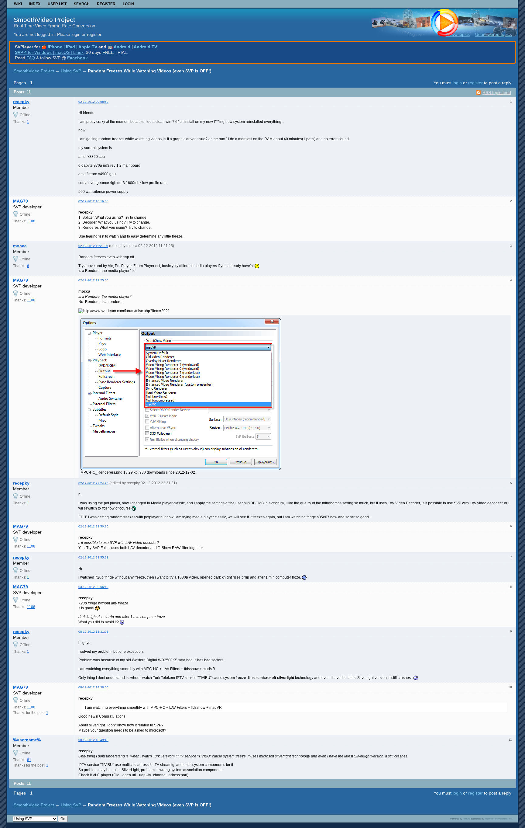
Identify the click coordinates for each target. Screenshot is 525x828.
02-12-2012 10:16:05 (93, 201)
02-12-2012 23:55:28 (93, 557)
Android (122, 46)
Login (128, 4)
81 (29, 760)
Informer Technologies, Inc (498, 818)
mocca (20, 245)
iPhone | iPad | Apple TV (72, 46)
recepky (21, 101)
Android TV (145, 46)
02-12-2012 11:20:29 (93, 246)
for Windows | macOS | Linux (49, 52)
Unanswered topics (493, 34)
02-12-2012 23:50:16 (93, 526)
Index (34, 4)
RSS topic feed (496, 92)
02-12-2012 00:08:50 (93, 101)
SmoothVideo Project (44, 19)
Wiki (18, 4)
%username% (27, 739)
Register (106, 4)
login (457, 82)
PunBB (466, 818)
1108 (31, 221)
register (475, 82)
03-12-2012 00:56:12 (93, 587)
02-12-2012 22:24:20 (93, 483)
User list (57, 4)
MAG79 (20, 201)
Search (82, 4)
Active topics (458, 34)
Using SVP (71, 70)
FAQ (30, 57)
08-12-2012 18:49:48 (93, 740)
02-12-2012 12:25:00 (93, 280)
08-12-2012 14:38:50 (93, 687)
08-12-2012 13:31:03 (93, 631)
